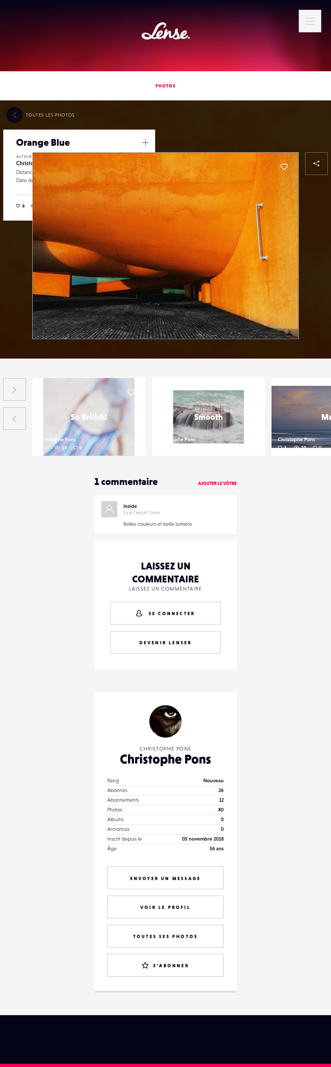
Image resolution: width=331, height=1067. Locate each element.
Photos (165, 85)
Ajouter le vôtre (217, 483)
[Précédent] (14, 418)
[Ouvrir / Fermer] (145, 142)
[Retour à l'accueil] (166, 31)
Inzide (130, 506)
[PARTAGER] (316, 163)
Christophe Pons (57, 439)
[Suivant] (14, 389)
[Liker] (284, 166)
